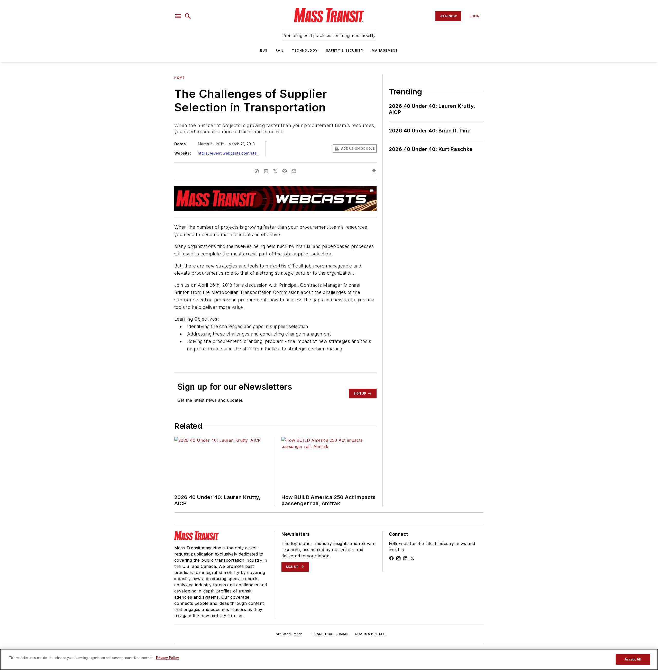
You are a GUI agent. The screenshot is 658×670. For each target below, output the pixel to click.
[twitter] (275, 171)
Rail (280, 50)
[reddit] (284, 171)
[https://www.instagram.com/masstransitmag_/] (398, 558)
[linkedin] (266, 171)
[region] (329, 659)
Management (385, 50)
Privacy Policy (167, 658)
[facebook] (256, 171)
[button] (178, 16)
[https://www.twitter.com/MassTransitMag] (412, 558)
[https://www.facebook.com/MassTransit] (391, 558)
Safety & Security (344, 50)
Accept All (633, 659)
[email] (293, 171)
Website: (182, 153)
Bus (264, 50)
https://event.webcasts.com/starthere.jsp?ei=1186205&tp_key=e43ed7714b (229, 153)
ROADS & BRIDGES (370, 634)
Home (179, 78)
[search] (188, 16)
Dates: (180, 144)
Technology (305, 50)
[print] (374, 171)
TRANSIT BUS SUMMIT (330, 634)
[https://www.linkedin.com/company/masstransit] (405, 558)
